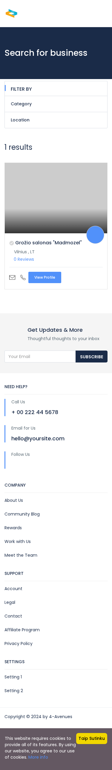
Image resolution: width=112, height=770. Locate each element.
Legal (9, 602)
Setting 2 (13, 691)
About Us (13, 500)
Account (13, 589)
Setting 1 (13, 677)
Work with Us (17, 541)
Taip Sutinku (92, 738)
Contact (13, 616)
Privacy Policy (18, 643)
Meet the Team (20, 555)
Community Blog (22, 514)
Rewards (13, 528)
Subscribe (91, 357)
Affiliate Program (22, 630)
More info (38, 757)
